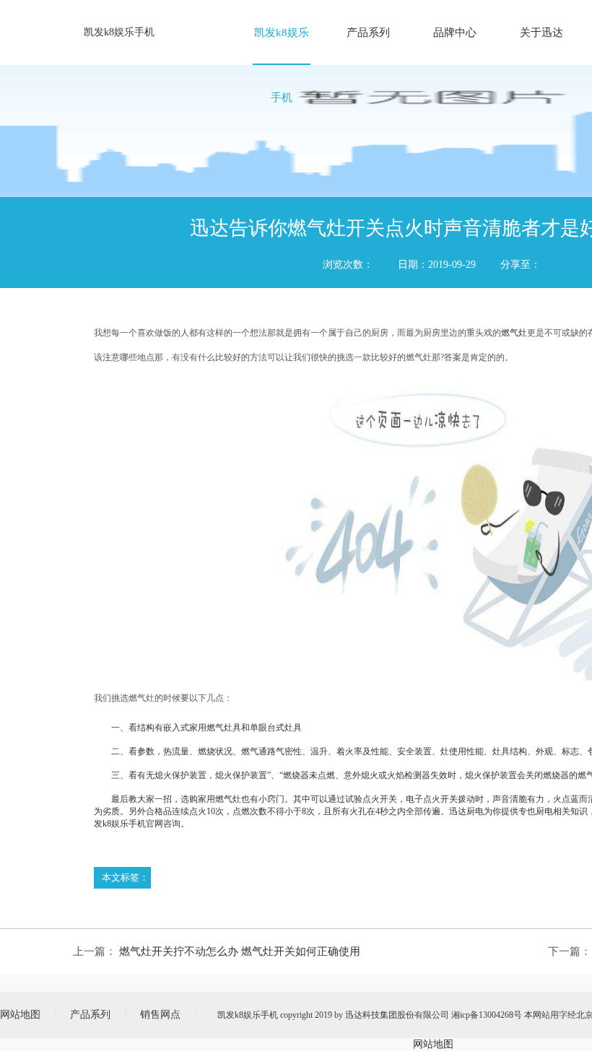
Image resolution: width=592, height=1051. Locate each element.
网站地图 (20, 1014)
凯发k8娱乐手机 (119, 32)
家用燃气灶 (219, 799)
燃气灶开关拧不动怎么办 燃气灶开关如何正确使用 (239, 951)
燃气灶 (514, 333)
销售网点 (160, 1014)
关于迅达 (541, 32)
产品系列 (368, 32)
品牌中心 (454, 32)
